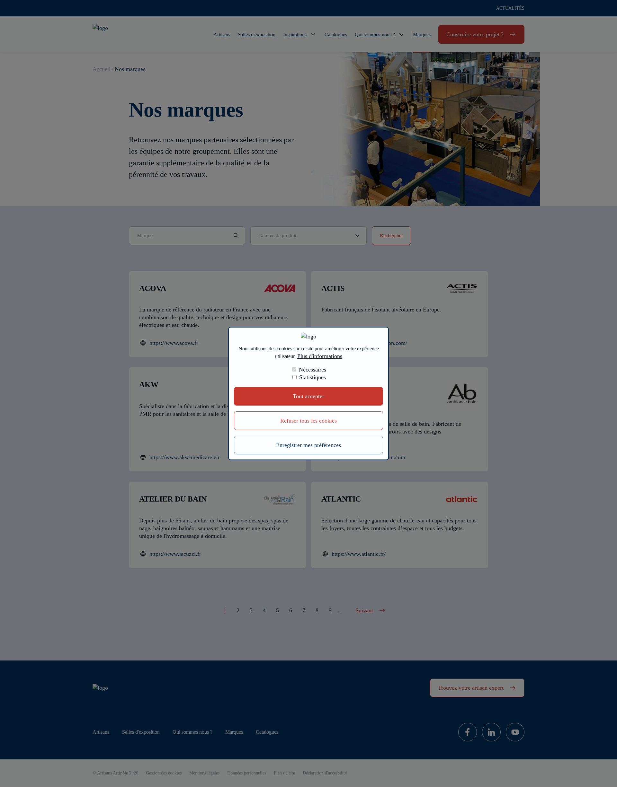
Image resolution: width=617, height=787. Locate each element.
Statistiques (312, 377)
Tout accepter (308, 396)
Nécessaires (312, 369)
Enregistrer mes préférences (308, 445)
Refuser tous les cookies (308, 420)
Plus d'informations (319, 356)
